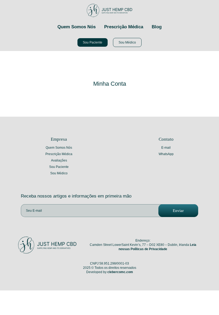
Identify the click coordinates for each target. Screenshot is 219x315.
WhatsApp (166, 154)
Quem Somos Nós (76, 26)
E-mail (166, 147)
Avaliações (59, 160)
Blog (157, 26)
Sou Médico (59, 173)
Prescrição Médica (123, 26)
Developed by (109, 272)
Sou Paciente (59, 167)
